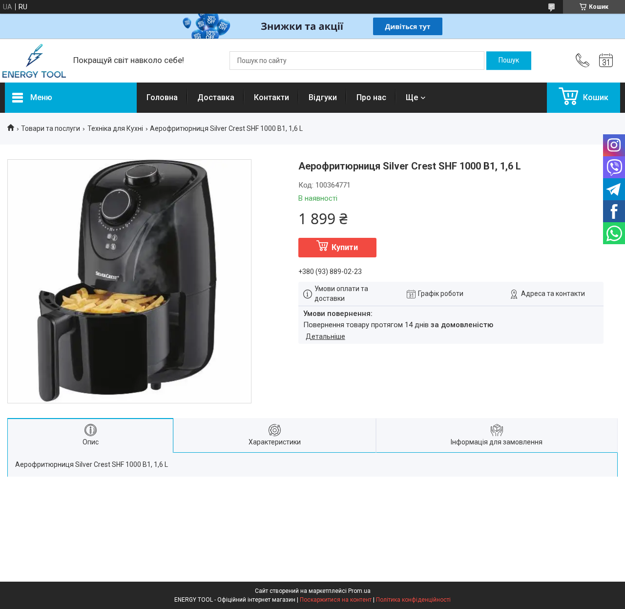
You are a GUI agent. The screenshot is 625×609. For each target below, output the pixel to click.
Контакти (271, 97)
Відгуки (323, 97)
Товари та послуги (50, 128)
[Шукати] (508, 60)
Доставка (215, 97)
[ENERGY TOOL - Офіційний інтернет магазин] (34, 61)
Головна (162, 97)
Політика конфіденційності (413, 599)
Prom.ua (359, 591)
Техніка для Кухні (115, 128)
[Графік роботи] (606, 60)
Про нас (371, 97)
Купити (345, 247)
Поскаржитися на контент (336, 599)
